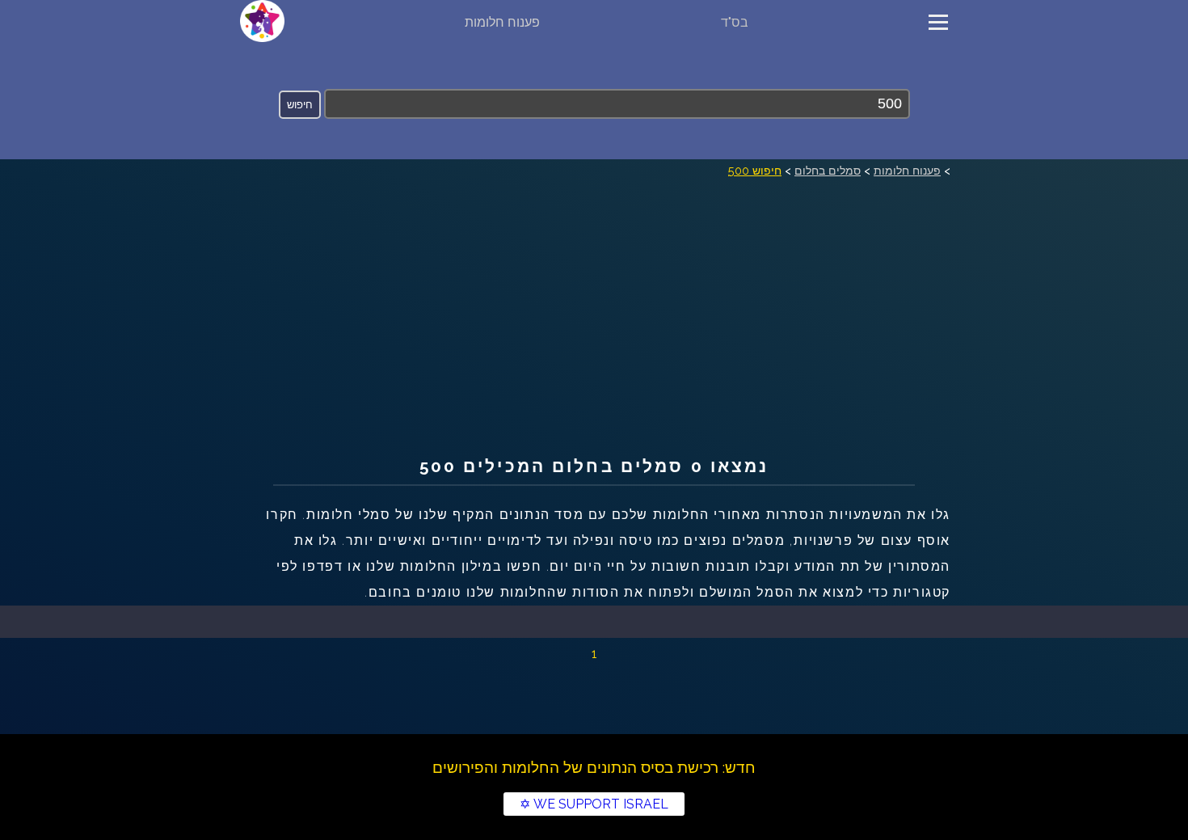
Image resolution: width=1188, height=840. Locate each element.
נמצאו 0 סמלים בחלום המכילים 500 (594, 466)
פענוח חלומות (502, 22)
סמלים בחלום (827, 170)
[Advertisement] (594, 302)
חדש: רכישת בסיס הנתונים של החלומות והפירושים (594, 767)
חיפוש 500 (754, 170)
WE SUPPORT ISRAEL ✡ (594, 804)
